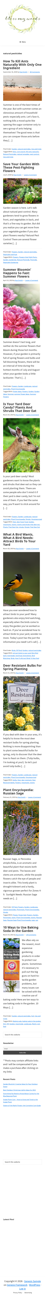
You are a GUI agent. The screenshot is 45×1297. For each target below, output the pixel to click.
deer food (20, 522)
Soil (32, 1016)
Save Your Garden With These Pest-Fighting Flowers (21, 167)
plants (14, 524)
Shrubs (28, 519)
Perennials (20, 910)
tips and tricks (36, 149)
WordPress (34, 1284)
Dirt (4, 1024)
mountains (7, 524)
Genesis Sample (32, 1281)
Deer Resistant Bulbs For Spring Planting (22, 667)
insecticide (19, 1024)
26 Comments (35, 72)
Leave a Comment (30, 175)
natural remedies (23, 154)
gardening (12, 260)
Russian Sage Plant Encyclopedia (19, 920)
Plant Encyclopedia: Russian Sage (18, 791)
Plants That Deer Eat (10, 527)
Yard (4, 1026)
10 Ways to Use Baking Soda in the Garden (20, 929)
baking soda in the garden (31, 1021)
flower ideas (17, 391)
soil (38, 1024)
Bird (33, 653)
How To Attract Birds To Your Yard (27, 658)
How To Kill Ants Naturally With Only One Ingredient (22, 64)
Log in (22, 1288)
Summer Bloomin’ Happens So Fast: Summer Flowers (17, 272)
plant (14, 917)
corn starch (21, 152)
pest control (34, 154)
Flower (15, 915)
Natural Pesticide (23, 260)
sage (33, 920)
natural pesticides (24, 149)
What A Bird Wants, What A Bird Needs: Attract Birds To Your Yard (19, 539)
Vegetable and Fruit (10, 254)
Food (26, 522)
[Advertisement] (22, 1133)
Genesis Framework (17, 1284)
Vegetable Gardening (10, 262)
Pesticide (33, 260)
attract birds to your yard (22, 653)
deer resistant (27, 780)
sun (37, 920)
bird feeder (11, 656)
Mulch (34, 1024)
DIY (8, 1024)
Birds (13, 650)
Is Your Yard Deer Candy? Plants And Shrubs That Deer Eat (19, 407)
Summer (11, 394)
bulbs (15, 780)
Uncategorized (36, 519)
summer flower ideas (21, 394)
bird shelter (27, 656)
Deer (14, 522)
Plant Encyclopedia (18, 389)
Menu (24, 42)
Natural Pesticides (9, 154)
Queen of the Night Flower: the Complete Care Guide (22, 1105)
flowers (14, 252)
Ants (14, 152)
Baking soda (17, 1021)
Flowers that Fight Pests (28, 257)
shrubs (21, 527)
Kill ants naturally (32, 152)
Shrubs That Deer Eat (32, 527)
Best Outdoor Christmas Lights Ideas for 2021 (19, 1090)
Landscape (27, 386)
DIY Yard (19, 650)
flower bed (22, 915)
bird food (19, 656)
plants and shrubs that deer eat (28, 524)
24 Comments (31, 935)
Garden (14, 149)
